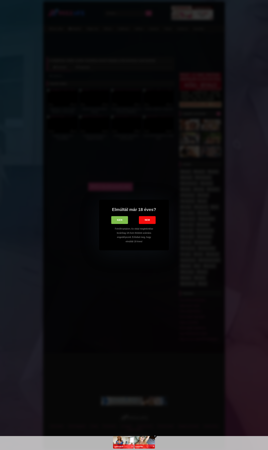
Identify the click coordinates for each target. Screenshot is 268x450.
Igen (119, 220)
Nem (147, 220)
